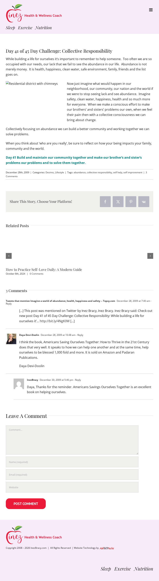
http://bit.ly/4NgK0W (55, 321)
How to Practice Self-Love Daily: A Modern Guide (44, 269)
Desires (50, 172)
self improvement (132, 172)
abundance (80, 172)
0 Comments (36, 273)
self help (117, 172)
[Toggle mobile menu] (151, 10)
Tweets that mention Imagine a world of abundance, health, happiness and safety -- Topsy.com (60, 301)
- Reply (79, 335)
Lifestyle (59, 172)
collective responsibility (99, 172)
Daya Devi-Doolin (29, 335)
